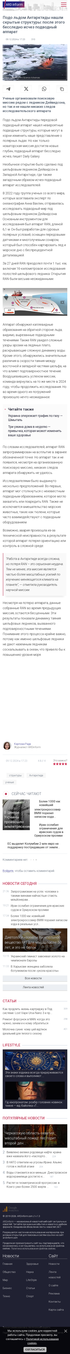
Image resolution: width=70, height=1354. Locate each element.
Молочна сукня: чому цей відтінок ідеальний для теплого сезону (35, 1031)
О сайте (53, 1285)
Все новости (33, 978)
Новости (54, 1263)
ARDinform (8, 1221)
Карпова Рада (22, 743)
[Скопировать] (62, 89)
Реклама (54, 1293)
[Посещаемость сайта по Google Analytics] (10, 1209)
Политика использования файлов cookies (33, 1248)
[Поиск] (48, 4)
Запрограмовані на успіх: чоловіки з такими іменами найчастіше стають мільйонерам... (34, 895)
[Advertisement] (35, 702)
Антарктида (36, 775)
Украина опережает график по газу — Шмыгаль (35, 418)
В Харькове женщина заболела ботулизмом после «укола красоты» (35, 968)
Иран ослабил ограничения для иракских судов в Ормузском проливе (48, 830)
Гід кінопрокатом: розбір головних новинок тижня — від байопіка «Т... (33, 1104)
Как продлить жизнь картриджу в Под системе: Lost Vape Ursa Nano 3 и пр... (35, 1011)
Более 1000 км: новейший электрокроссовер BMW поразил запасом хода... (47, 809)
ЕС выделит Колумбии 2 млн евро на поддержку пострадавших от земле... (34, 845)
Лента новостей (33, 987)
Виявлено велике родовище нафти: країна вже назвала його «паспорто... (34, 1154)
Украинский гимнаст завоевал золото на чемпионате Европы (38, 958)
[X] (26, 89)
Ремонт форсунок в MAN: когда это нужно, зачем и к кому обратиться (35, 1021)
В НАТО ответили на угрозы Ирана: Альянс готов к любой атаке (34, 1164)
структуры (15, 775)
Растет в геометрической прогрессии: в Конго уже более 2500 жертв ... (33, 1184)
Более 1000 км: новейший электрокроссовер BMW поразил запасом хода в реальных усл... (39, 920)
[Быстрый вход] (56, 4)
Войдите (8, 871)
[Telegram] (8, 89)
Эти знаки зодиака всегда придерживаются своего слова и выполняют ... (34, 1074)
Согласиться (35, 1349)
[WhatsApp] (44, 89)
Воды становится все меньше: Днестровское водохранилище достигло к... (37, 1174)
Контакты (55, 1301)
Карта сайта (56, 1309)
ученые (9, 782)
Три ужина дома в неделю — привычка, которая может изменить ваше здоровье (34, 431)
